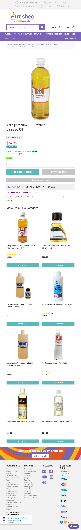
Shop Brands (70, 38)
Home (8, 469)
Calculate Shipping (41, 180)
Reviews (51, 187)
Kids (73, 34)
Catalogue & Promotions (10, 499)
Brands (8, 509)
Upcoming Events (12, 484)
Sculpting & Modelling (53, 34)
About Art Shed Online (11, 472)
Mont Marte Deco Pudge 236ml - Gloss (57, 304)
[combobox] (25, 27)
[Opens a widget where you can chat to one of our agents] (73, 526)
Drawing (37, 34)
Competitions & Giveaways (11, 492)
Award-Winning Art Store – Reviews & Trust (13, 478)
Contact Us (28, 469)
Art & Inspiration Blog (12, 488)
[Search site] (42, 27)
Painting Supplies (25, 34)
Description (15, 187)
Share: (10, 138)
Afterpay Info (28, 487)
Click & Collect (29, 484)
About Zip (27, 489)
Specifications (35, 187)
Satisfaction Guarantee (28, 492)
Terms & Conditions (13, 507)
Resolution (28, 482)
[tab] (15, 187)
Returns (27, 480)
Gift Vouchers (10, 38)
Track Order (28, 475)
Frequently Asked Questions (30, 472)
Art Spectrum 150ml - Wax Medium (55, 363)
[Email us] (45, 472)
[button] (58, 172)
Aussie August (10, 34)
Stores (8, 482)
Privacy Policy (65, 471)
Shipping (27, 478)
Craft (66, 34)
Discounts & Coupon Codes (13, 503)
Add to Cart (24, 172)
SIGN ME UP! (40, 455)
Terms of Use (64, 473)
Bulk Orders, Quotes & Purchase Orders (31, 497)
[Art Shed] (22, 17)
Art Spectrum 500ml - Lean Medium (55, 422)
